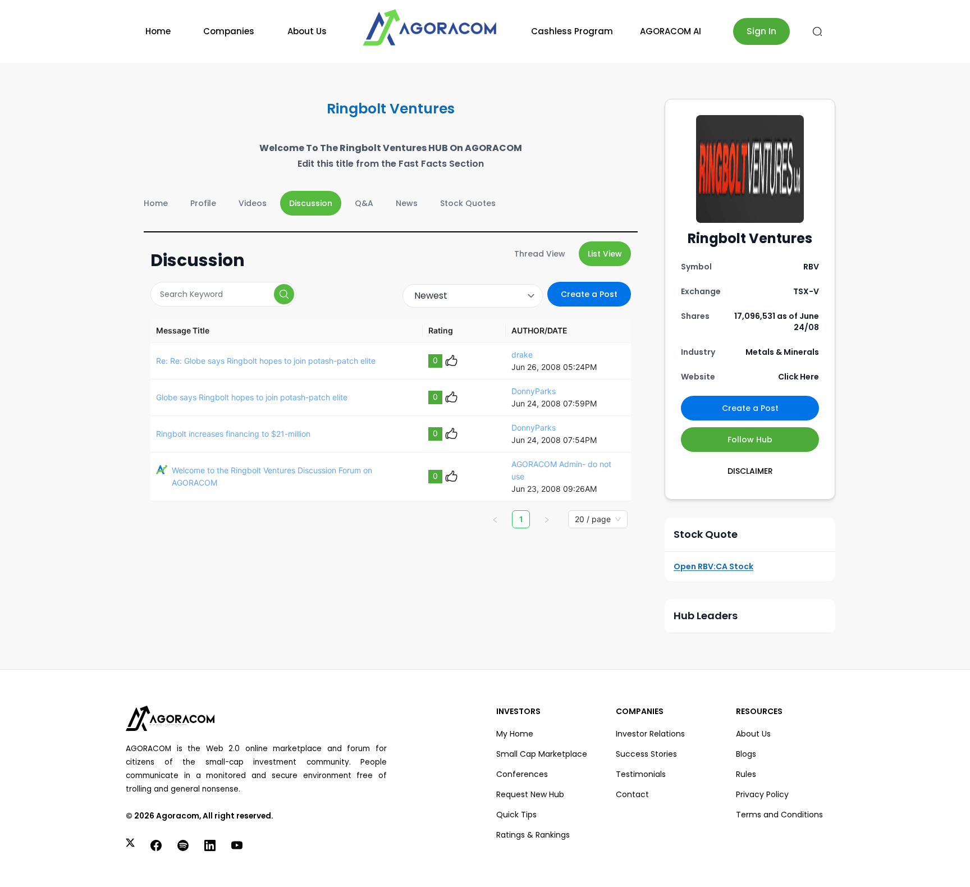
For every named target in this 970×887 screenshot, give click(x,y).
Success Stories (646, 754)
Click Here (798, 376)
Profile (203, 203)
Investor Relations (650, 733)
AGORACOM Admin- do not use (561, 470)
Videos (253, 203)
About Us (307, 31)
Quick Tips (516, 814)
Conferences (522, 774)
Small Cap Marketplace (541, 754)
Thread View (539, 253)
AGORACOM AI (670, 31)
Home (158, 31)
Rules (746, 774)
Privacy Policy (762, 794)
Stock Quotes (468, 203)
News (407, 203)
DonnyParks (533, 391)
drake (522, 354)
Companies (228, 31)
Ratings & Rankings (533, 834)
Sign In (761, 31)
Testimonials (641, 774)
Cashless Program (572, 31)
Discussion (310, 203)
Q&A (364, 203)
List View (605, 253)
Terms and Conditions (779, 814)
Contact (632, 794)
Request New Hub (530, 794)
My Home (514, 733)
